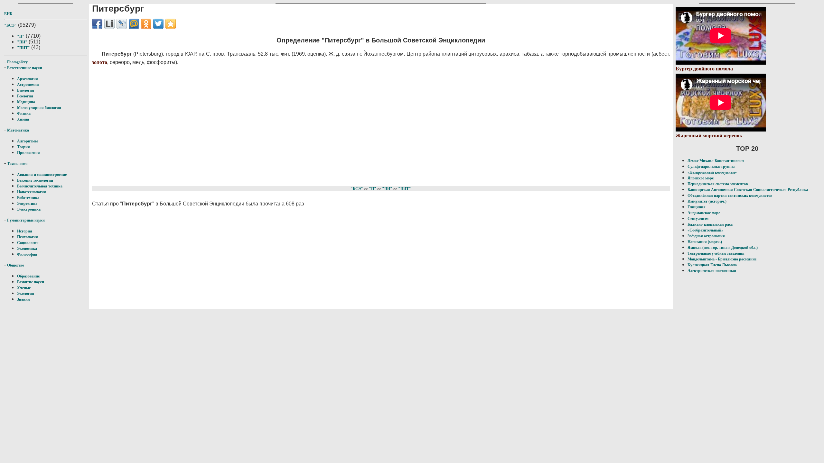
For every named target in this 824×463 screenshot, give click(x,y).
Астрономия (28, 84)
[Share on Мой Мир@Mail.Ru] (134, 24)
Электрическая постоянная (712, 270)
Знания (23, 299)
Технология (17, 163)
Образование (28, 276)
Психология (27, 237)
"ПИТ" (23, 48)
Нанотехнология (31, 192)
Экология (25, 293)
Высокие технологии (35, 180)
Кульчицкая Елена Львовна (712, 265)
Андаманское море (704, 213)
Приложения (28, 152)
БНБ (8, 14)
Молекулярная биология (39, 107)
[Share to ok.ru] (146, 24)
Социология (28, 243)
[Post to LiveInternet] (109, 24)
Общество (15, 265)
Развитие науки (30, 282)
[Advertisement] (285, 125)
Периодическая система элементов (718, 184)
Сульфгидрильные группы (711, 166)
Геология (25, 96)
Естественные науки (24, 68)
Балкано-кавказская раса (710, 224)
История (24, 231)
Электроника (29, 209)
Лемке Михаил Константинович (716, 161)
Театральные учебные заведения (716, 253)
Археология (27, 79)
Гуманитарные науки (26, 220)
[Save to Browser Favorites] (170, 24)
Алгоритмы (27, 141)
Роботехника (28, 197)
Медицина (26, 102)
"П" (20, 36)
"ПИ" (22, 42)
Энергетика (27, 203)
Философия (27, 254)
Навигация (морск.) (705, 242)
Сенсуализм (698, 218)
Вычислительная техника (39, 186)
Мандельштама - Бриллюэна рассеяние (722, 259)
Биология (25, 90)
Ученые (24, 288)
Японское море (701, 178)
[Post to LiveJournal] (122, 24)
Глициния (697, 207)
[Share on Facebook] (97, 24)
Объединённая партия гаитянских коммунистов (730, 195)
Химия (23, 119)
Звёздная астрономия (706, 236)
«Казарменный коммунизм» (712, 172)
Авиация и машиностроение (42, 174)
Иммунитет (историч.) (707, 201)
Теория (23, 147)
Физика (24, 113)
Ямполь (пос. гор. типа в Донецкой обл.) (723, 247)
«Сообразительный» (705, 230)
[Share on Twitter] (158, 24)
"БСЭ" (10, 25)
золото (99, 62)
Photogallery (17, 62)
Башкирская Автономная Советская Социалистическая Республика (748, 189)
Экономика (27, 248)
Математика (18, 130)
